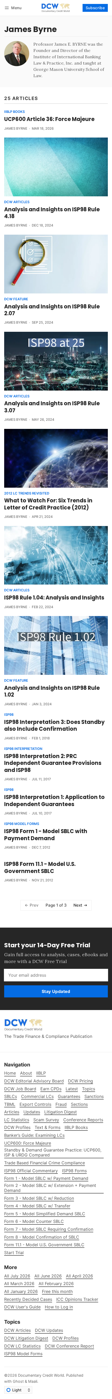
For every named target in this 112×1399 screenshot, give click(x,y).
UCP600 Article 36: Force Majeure (49, 119)
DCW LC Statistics (22, 1346)
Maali (32, 1381)
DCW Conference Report (69, 1346)
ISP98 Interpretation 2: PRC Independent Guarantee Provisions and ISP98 (52, 763)
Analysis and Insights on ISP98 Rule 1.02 (52, 691)
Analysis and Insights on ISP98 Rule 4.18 (52, 213)
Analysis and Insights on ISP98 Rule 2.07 (52, 310)
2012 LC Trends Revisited (26, 493)
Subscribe (95, 8)
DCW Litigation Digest (26, 1338)
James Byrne (15, 128)
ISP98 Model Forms (21, 824)
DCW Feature (16, 299)
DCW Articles (16, 202)
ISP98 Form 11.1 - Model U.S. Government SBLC (40, 867)
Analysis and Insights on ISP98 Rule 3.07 (52, 407)
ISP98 (9, 715)
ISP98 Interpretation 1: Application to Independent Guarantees (54, 800)
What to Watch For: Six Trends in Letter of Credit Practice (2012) (48, 504)
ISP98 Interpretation (23, 749)
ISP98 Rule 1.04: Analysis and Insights (54, 597)
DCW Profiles (65, 1338)
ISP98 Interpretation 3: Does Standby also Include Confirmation (54, 725)
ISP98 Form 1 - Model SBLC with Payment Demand (45, 835)
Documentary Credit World (41, 1375)
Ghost (18, 1381)
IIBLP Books (14, 112)
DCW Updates (49, 1330)
